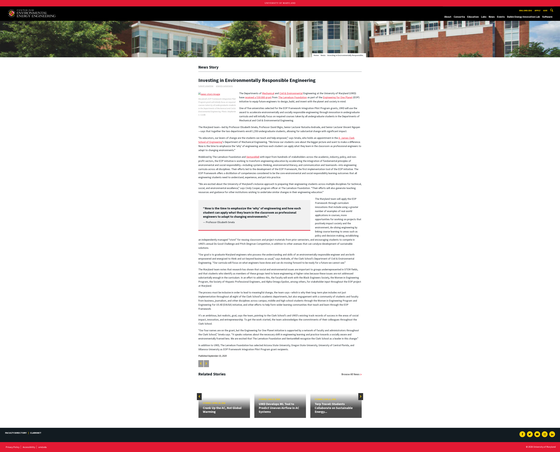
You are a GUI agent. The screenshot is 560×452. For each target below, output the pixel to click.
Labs (483, 16)
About (447, 16)
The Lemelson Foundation (292, 97)
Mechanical (268, 93)
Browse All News (350, 374)
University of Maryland (280, 3)
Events (501, 16)
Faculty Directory (16, 432)
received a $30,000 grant (258, 97)
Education (473, 16)
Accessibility (29, 447)
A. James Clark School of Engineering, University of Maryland (31, 9)
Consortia (459, 16)
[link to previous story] (201, 363)
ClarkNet (35, 432)
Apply (537, 10)
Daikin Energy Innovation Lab (523, 16)
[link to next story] (206, 363)
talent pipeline (205, 85)
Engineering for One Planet (337, 97)
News (492, 16)
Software (547, 16)
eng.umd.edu (525, 10)
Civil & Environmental (291, 93)
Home (316, 55)
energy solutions (224, 85)
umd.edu (42, 447)
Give (545, 10)
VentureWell (252, 156)
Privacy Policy (12, 447)
